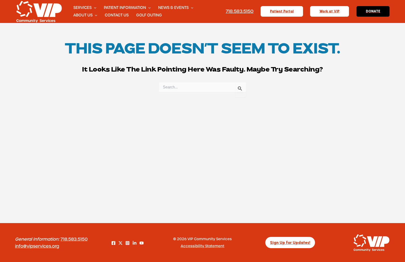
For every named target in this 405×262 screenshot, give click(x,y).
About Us (83, 15)
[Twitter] (120, 243)
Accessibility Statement (202, 246)
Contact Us (117, 15)
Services (82, 7)
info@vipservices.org (37, 245)
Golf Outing (149, 15)
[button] (94, 7)
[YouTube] (141, 243)
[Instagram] (127, 243)
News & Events (173, 7)
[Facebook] (113, 243)
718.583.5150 (74, 238)
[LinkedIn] (134, 243)
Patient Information (125, 7)
